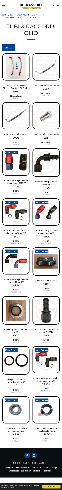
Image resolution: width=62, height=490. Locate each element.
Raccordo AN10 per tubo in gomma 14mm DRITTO (16, 181)
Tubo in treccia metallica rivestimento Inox (16, 429)
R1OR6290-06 (16, 392)
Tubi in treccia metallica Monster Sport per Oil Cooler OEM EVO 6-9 (16, 86)
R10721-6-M (16, 441)
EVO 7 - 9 (36, 15)
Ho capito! (51, 486)
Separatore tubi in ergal (46, 280)
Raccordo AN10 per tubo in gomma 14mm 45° (46, 231)
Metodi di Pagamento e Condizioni (24, 471)
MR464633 (46, 95)
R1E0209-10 (16, 193)
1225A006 (46, 144)
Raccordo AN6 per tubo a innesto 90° (46, 183)
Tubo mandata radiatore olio (46, 85)
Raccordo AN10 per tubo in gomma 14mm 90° (16, 280)
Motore (46, 15)
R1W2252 (16, 342)
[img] (16, 67)
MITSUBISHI (23, 15)
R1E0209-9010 (16, 292)
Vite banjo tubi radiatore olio (46, 134)
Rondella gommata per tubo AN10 (16, 330)
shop (12, 15)
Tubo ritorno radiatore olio (16, 134)
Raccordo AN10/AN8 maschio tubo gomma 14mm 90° (46, 379)
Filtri (8, 47)
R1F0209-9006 (46, 194)
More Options (11, 152)
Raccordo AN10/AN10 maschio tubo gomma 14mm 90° (16, 231)
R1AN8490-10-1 (46, 391)
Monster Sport (16, 96)
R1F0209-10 (46, 342)
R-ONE (16, 191)
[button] (3, 6)
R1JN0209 (46, 290)
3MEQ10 (16, 98)
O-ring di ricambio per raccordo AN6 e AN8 (16, 380)
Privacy (47, 471)
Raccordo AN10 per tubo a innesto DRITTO (46, 330)
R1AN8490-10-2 (16, 243)
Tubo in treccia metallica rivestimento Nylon (46, 429)
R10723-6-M (46, 441)
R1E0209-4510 (46, 243)
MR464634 (15, 144)
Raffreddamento (12, 17)
